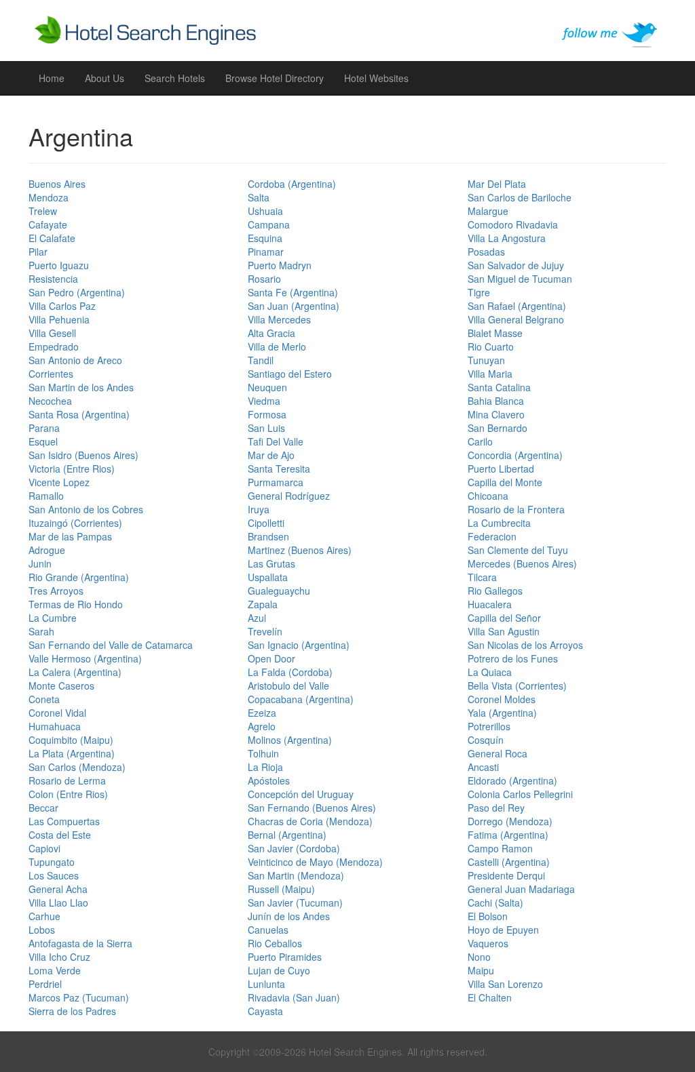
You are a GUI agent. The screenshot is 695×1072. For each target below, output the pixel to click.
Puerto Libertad (501, 468)
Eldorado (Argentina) (512, 780)
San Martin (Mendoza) (296, 875)
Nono (479, 957)
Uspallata (268, 577)
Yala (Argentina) (502, 712)
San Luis (266, 428)
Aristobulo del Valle (288, 685)
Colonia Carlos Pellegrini (520, 794)
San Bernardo (497, 428)
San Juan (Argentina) (293, 306)
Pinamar (266, 251)
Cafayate (48, 224)
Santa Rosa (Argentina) (79, 414)
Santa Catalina (499, 387)
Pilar (38, 251)
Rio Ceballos (275, 943)
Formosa (267, 414)
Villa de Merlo (277, 346)
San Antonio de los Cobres (86, 509)
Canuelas (268, 929)
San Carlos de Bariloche (519, 197)
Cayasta (265, 1011)
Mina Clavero (496, 414)
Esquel (43, 441)
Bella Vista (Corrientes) (517, 685)
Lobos (42, 929)
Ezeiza (262, 712)
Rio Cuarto (491, 346)
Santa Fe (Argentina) (293, 292)
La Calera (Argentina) (75, 672)
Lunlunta (266, 984)
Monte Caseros (61, 685)
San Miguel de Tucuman (520, 278)
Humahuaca (55, 726)
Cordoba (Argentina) (292, 184)
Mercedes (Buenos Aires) (522, 563)
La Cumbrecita (499, 523)
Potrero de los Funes (513, 658)
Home (51, 78)
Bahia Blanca (496, 401)
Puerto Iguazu (59, 265)
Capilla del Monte (505, 482)
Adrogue (47, 550)
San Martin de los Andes (81, 387)
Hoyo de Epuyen (503, 929)
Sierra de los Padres (72, 1011)
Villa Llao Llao (58, 902)
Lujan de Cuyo (279, 970)
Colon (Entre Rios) (68, 794)
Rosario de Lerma (67, 780)
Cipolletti (266, 523)
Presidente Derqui (506, 875)
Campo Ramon (500, 848)
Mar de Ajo (271, 455)
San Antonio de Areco (75, 360)
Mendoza (49, 197)
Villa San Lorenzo (505, 984)
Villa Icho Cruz (59, 957)
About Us (104, 78)
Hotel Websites (376, 78)
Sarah (41, 631)
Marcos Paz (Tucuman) (79, 997)
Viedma (264, 401)
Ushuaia (265, 211)
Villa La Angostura (507, 238)
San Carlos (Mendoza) (77, 767)
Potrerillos (489, 726)
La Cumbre (53, 617)
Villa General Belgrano (516, 319)
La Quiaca (490, 672)
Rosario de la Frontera (516, 509)
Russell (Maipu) (281, 889)
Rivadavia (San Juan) (294, 997)
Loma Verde (55, 970)
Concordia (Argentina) (515, 455)
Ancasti (483, 767)
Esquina (265, 238)
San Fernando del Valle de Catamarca (111, 645)
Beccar (43, 807)
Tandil (261, 360)
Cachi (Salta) (495, 902)
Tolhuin (263, 753)
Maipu (481, 970)
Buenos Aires (57, 184)
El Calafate (52, 238)
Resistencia (53, 278)
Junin (40, 563)
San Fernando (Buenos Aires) (312, 807)
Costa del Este (60, 834)
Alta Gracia (271, 333)
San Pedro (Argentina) (77, 292)
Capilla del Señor (504, 617)
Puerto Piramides (285, 957)
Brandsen (268, 536)
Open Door (271, 658)
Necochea (50, 401)
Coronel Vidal (57, 712)
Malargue (488, 211)
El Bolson (488, 916)
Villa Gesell (52, 333)
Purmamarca (275, 482)
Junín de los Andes (289, 916)
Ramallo (46, 495)
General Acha (58, 889)
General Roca (497, 753)
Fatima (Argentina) (508, 834)
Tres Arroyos (56, 590)
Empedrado (54, 346)
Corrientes (51, 373)
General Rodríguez (289, 495)
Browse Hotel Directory (274, 78)
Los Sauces (54, 875)
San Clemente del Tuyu (518, 550)
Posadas (486, 251)
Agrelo (262, 726)
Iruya (258, 509)
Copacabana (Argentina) (301, 699)
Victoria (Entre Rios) (72, 468)
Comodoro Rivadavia (513, 224)
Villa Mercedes (279, 319)
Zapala (263, 604)
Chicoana (488, 495)
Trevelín (265, 631)
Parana (44, 428)
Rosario (264, 278)
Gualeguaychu (279, 590)
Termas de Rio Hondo (76, 604)
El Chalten (490, 997)
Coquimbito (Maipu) (71, 740)
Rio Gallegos (495, 590)
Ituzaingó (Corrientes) (75, 523)
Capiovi (44, 848)
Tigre (479, 292)
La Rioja (265, 767)
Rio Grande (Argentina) (79, 577)
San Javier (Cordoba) (294, 848)
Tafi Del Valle (275, 441)
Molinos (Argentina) (290, 740)
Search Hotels (175, 78)
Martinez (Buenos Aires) (300, 550)
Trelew (43, 211)
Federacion (492, 536)
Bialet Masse (495, 333)
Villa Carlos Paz (62, 306)
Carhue (44, 916)
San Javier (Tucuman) (295, 902)
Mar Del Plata (497, 184)
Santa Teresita (279, 468)
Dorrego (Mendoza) (510, 821)
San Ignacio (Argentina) (299, 645)
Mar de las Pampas (70, 536)
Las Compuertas (64, 821)
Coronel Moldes (502, 699)
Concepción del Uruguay (301, 794)
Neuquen (267, 387)
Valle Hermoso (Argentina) (85, 658)
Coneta (44, 699)
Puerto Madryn (280, 265)
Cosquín (486, 740)
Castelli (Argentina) (509, 862)
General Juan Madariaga (521, 889)
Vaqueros (488, 943)
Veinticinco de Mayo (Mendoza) (315, 862)
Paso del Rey (496, 807)
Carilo (480, 441)
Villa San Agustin (504, 631)
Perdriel (45, 984)
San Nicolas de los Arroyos (525, 645)
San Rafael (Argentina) (517, 306)
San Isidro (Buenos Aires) (83, 455)
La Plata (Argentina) (72, 753)
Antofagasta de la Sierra (80, 943)
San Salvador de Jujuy (516, 265)
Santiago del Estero (290, 373)
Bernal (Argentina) (287, 834)
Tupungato (52, 862)
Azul (257, 617)
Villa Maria (490, 373)
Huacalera (490, 604)
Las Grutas (271, 563)
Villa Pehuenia (59, 319)
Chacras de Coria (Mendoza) (310, 821)
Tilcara (482, 577)
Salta (258, 197)
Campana (269, 224)
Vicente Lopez (59, 482)
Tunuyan (486, 360)
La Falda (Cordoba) (290, 672)
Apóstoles (269, 780)
